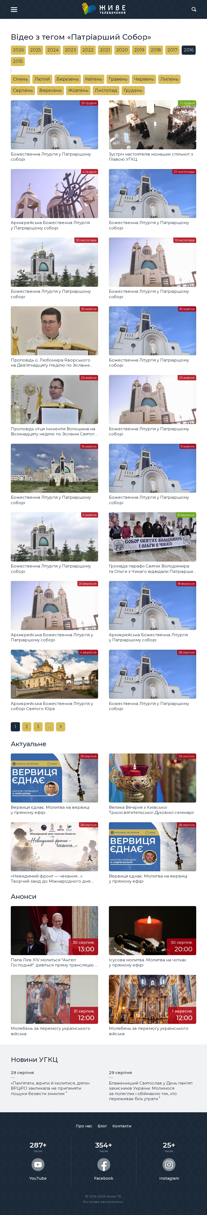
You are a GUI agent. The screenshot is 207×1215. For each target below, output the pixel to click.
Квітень (93, 79)
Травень (118, 79)
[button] (14, 9)
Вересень (50, 90)
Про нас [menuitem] (84, 1126)
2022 (88, 50)
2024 (52, 50)
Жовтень (78, 90)
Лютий (42, 79)
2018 (156, 50)
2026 (18, 50)
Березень (68, 79)
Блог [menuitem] (102, 1126)
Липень (169, 79)
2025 (35, 50)
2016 (189, 50)
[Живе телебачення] (103, 9)
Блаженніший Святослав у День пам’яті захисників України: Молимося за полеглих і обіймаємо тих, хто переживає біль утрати (150, 1091)
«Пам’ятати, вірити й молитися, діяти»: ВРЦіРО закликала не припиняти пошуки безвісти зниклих (50, 1088)
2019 (139, 50)
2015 (18, 61)
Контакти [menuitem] (121, 1126)
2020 (122, 50)
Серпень (23, 90)
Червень (144, 79)
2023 (70, 50)
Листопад (106, 90)
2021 (105, 50)
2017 (172, 50)
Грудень (133, 90)
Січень (20, 79)
